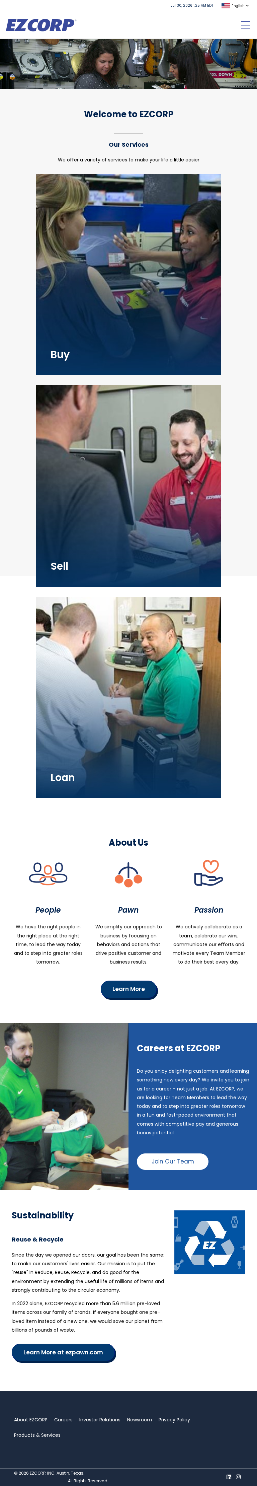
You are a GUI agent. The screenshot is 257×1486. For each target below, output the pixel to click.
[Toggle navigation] (245, 25)
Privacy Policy (174, 1419)
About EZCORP (31, 1419)
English (238, 5)
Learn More (62, 250)
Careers (63, 1419)
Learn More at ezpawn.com (63, 1352)
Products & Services (37, 1435)
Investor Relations (99, 1419)
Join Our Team (173, 1161)
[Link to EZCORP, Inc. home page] (42, 25)
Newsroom (139, 1419)
